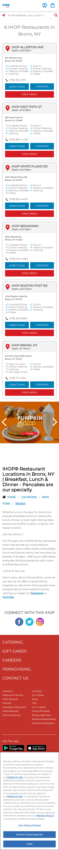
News (35, 699)
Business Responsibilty (44, 719)
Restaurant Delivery (12, 695)
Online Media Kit (11, 715)
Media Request (10, 711)
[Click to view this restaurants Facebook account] (19, 621)
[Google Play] (13, 748)
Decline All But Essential (29, 834)
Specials (6, 703)
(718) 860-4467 (18, 139)
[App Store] (36, 748)
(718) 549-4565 (18, 258)
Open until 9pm (21, 50)
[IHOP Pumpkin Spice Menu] (29, 422)
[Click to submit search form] (55, 15)
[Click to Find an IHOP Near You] (3, 15)
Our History (38, 695)
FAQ (34, 703)
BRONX (20, 503)
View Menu (29, 94)
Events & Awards (40, 711)
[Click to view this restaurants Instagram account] (40, 621)
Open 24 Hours (21, 348)
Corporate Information (14, 707)
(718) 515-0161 (17, 80)
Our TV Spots (39, 707)
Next (55, 422)
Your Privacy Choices (29, 825)
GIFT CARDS (14, 651)
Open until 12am (22, 288)
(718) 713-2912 (17, 378)
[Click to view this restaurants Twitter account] (29, 621)
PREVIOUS (4, 422)
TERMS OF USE (15, 777)
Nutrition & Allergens (43, 723)
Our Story (37, 691)
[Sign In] (44, 5)
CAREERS (11, 660)
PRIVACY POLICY (45, 815)
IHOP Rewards (10, 699)
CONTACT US (15, 678)
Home (12, 497)
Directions (17, 86)
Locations (29, 497)
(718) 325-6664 (18, 318)
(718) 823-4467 (18, 199)
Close (29, 843)
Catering (42, 86)
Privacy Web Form (41, 715)
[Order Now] (52, 5)
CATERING (12, 642)
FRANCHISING (16, 669)
